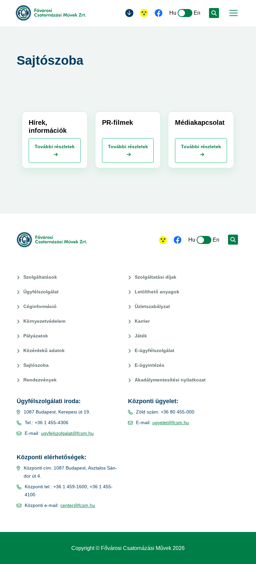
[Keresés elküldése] (214, 13)
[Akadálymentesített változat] (163, 240)
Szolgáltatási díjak (155, 277)
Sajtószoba (36, 365)
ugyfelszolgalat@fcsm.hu (67, 433)
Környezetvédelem (44, 321)
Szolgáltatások (40, 277)
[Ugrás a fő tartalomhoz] (129, 13)
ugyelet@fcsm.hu (170, 422)
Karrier (142, 321)
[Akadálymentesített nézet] (144, 13)
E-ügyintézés (149, 365)
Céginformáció (40, 306)
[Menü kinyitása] (233, 13)
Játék (141, 335)
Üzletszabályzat (152, 306)
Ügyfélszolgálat (41, 291)
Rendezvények (40, 379)
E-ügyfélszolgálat (154, 350)
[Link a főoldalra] (51, 13)
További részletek (55, 146)
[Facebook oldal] (159, 13)
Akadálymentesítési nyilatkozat (170, 379)
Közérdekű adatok (44, 350)
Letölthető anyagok (157, 291)
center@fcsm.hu (77, 505)
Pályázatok (35, 335)
